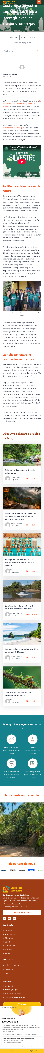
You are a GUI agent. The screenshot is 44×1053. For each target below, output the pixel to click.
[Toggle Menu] (39, 2)
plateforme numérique (13, 128)
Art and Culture (28, 37)
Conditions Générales (15, 997)
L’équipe (9, 986)
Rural (7, 953)
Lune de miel (11, 946)
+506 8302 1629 (14, 904)
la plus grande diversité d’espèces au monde (22, 104)
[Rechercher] (37, 51)
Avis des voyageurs (22, 43)
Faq (6, 973)
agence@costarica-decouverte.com (19, 901)
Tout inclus (10, 934)
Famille (8, 949)
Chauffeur (9, 938)
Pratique (9, 969)
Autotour (9, 930)
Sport (7, 942)
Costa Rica (13, 37)
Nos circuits (8, 925)
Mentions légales (13, 993)
